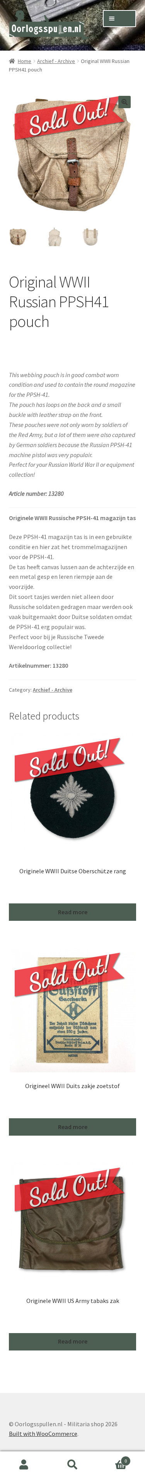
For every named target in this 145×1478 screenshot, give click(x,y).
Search (72, 1465)
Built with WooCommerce (43, 1433)
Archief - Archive (56, 61)
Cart (112, 1458)
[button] (124, 102)
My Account (24, 1465)
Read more (72, 912)
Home (24, 61)
